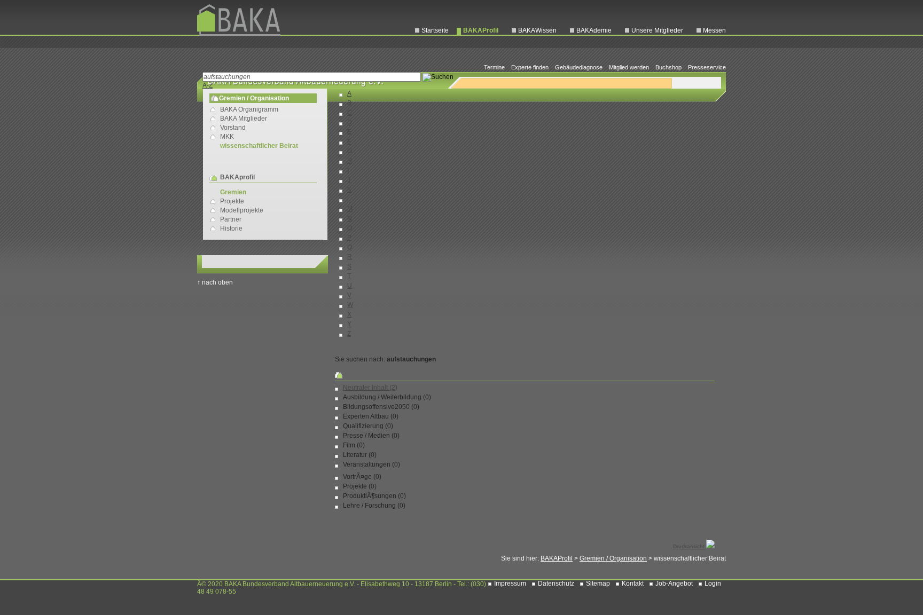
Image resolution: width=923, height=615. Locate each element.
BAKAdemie (594, 30)
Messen (714, 30)
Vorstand (233, 127)
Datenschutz (556, 583)
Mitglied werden (629, 67)
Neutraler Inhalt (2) (370, 387)
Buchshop (668, 67)
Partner (230, 219)
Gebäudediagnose (579, 67)
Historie (231, 228)
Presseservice (707, 67)
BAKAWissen (537, 30)
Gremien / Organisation (613, 558)
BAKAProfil (480, 30)
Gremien (233, 192)
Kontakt (633, 583)
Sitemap (598, 583)
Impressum (510, 583)
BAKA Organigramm (249, 109)
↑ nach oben (215, 282)
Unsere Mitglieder (657, 30)
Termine (494, 67)
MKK (227, 136)
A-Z (207, 85)
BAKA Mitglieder (243, 118)
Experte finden (530, 67)
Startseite (435, 30)
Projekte (232, 201)
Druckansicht (689, 546)
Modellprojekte (241, 210)
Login (713, 583)
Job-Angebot (674, 583)
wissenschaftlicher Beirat (259, 145)
